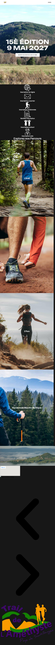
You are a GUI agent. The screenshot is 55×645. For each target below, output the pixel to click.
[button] (27, 519)
